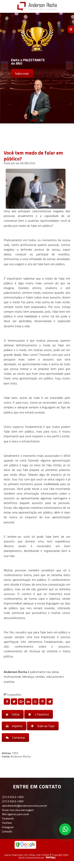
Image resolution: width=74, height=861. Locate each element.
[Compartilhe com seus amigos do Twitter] (14, 702)
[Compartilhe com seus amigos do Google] (21, 702)
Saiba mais (22, 73)
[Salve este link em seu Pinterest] (42, 702)
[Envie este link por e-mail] (49, 702)
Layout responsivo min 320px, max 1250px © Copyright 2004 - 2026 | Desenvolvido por (37, 856)
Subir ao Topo (46, 726)
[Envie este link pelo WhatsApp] (35, 702)
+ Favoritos (41, 714)
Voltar (15, 714)
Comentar (18, 737)
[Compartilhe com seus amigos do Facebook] (7, 702)
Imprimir (16, 726)
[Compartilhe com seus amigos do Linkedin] (28, 702)
